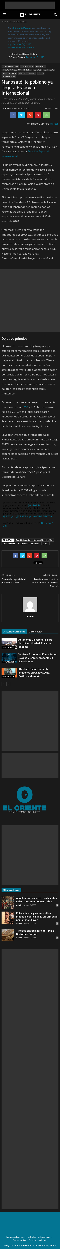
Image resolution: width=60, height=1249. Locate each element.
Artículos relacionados (14, 631)
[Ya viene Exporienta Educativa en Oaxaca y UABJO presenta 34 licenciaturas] (9, 658)
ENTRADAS (27, 70)
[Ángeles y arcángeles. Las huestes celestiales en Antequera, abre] (8, 902)
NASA (25, 407)
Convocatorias (19, 1240)
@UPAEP (21, 516)
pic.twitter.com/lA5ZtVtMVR (21, 47)
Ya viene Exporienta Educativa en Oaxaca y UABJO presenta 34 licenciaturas (37, 658)
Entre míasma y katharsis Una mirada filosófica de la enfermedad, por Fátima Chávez (37, 917)
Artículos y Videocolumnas (39, 1237)
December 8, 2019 (35, 57)
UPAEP (45, 544)
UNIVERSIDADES (8, 77)
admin (8, 108)
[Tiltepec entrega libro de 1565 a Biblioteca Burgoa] (8, 935)
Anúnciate (42, 1240)
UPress (54, 123)
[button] (55, 15)
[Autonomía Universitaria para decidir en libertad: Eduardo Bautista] (9, 643)
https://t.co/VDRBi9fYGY (39, 516)
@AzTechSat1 (35, 505)
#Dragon (26, 28)
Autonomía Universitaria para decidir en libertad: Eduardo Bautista (35, 643)
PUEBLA (41, 73)
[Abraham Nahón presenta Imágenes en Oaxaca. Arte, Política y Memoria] (9, 672)
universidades (9, 544)
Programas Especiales (15, 1237)
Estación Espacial (23, 540)
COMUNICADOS (27, 66)
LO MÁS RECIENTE (9, 73)
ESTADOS (37, 70)
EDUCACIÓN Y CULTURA (11, 70)
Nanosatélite (39, 540)
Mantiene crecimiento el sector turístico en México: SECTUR (45, 582)
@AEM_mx (9, 516)
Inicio (4, 21)
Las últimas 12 (49, 70)
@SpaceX (17, 28)
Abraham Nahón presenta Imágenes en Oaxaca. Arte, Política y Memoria (34, 673)
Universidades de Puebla (28, 544)
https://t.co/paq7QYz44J (19, 44)
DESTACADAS (40, 66)
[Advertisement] (30, 5)
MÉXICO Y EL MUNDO (27, 73)
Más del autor (35, 631)
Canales (32, 1240)
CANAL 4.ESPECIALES (10, 66)
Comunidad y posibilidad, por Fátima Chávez (14, 581)
